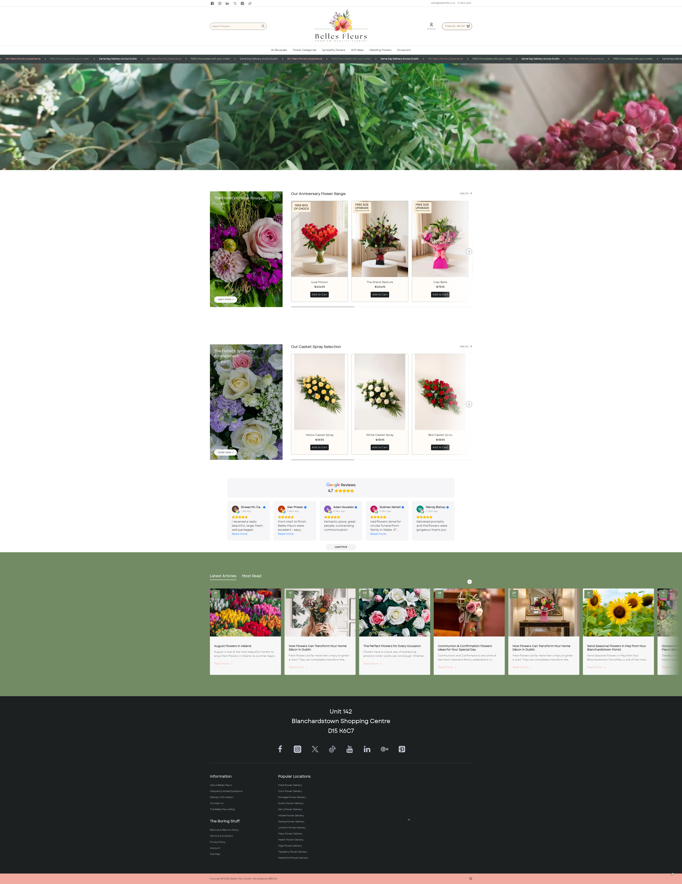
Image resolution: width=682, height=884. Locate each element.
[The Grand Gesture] (380, 239)
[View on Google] (235, 509)
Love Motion (319, 282)
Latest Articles (223, 576)
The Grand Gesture (380, 282)
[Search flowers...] (263, 26)
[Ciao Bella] (440, 239)
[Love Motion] (319, 239)
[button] (319, 294)
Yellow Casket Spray (320, 435)
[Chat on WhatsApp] (675, 877)
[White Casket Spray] (380, 392)
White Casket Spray (380, 435)
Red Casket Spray (440, 435)
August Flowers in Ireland (232, 646)
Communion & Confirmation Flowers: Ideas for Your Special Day (465, 648)
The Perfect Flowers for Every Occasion (392, 646)
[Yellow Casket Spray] (319, 392)
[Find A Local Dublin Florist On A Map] (409, 818)
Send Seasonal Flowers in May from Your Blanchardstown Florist (616, 648)
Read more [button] (239, 534)
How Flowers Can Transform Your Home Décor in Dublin (318, 648)
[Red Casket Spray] (440, 392)
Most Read (251, 576)
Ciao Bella (440, 282)
